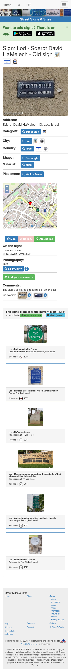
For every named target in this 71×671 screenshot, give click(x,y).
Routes (54, 616)
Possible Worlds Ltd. (29, 644)
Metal (28, 164)
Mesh (53, 598)
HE (28, 4)
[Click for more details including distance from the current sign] (29, 295)
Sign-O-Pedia (58, 627)
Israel (28, 148)
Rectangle (31, 158)
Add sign (8, 627)
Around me (55, 613)
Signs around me (32, 315)
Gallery (53, 623)
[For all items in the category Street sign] (15, 61)
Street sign (32, 131)
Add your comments (20, 277)
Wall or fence (33, 174)
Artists (53, 607)
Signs (52, 596)
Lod (28, 141)
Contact (30, 627)
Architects (55, 610)
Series (53, 604)
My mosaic (55, 601)
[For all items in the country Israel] (7, 61)
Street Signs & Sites (35, 19)
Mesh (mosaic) (56, 315)
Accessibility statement (10, 632)
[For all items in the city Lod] (57, 54)
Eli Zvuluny (14, 268)
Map (13, 239)
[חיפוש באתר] (19, 4)
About (29, 596)
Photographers (57, 619)
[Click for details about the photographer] (26, 269)
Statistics (31, 623)
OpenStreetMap (38, 225)
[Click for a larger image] (35, 91)
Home (7, 4)
